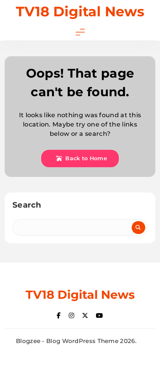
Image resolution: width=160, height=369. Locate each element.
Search (27, 205)
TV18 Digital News (80, 11)
